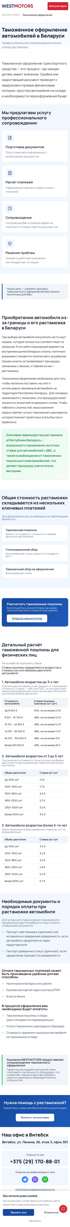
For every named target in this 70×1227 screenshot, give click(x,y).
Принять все (19, 1212)
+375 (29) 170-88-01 (35, 1161)
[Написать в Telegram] (25, 1179)
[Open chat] (63, 1209)
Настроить (35, 1220)
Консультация (58, 6)
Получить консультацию (35, 1117)
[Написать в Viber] (35, 1179)
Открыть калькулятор (27, 618)
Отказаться (51, 1212)
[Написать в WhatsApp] (45, 1179)
